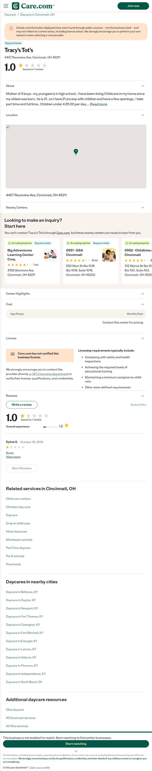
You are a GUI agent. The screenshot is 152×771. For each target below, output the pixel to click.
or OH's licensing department (48, 374)
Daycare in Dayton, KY (21, 600)
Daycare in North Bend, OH (24, 682)
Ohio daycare (15, 709)
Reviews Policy (138, 404)
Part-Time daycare (18, 548)
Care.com (63, 233)
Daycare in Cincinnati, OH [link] (37, 14)
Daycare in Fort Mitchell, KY (24, 633)
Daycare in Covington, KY (23, 624)
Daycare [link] (10, 14)
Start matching (76, 744)
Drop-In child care (18, 523)
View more (13, 457)
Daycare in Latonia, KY (21, 649)
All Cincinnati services (21, 718)
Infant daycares (16, 531)
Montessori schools (19, 539)
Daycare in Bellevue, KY (22, 592)
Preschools (13, 564)
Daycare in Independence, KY (26, 674)
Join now (133, 6)
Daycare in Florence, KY (22, 665)
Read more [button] (98, 104)
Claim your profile (39, 767)
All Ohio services (17, 726)
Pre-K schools (15, 556)
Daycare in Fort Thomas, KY (24, 616)
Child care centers (18, 499)
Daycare (11, 515)
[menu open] (6, 6)
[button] (76, 743)
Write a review (22, 404)
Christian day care (18, 507)
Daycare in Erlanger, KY (21, 641)
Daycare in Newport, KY (22, 608)
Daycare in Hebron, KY (21, 657)
